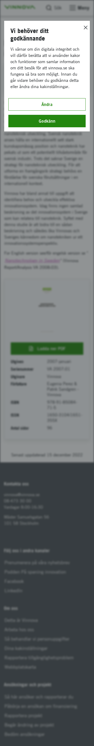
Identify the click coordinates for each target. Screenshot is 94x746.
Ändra (47, 104)
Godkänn (47, 121)
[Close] (85, 27)
